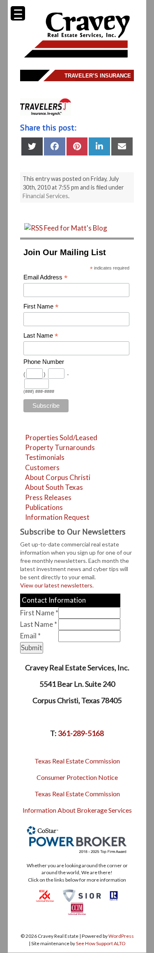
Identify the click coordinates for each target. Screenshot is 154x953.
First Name (41, 306)
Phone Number (43, 362)
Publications (44, 507)
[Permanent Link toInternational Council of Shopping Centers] (45, 895)
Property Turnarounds (60, 447)
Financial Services (45, 195)
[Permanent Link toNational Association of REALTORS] (113, 895)
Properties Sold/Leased (61, 437)
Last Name (40, 335)
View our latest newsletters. (57, 585)
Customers (42, 467)
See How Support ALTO (101, 943)
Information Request (57, 517)
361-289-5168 (81, 733)
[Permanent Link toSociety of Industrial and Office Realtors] (81, 895)
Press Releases (48, 497)
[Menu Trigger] (18, 13)
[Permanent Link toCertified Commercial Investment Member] (77, 908)
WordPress (121, 936)
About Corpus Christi (57, 477)
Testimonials (44, 457)
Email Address (45, 277)
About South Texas (54, 487)
